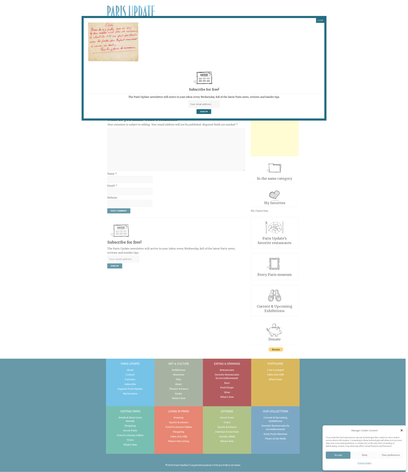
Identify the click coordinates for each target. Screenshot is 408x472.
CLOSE (320, 20)
